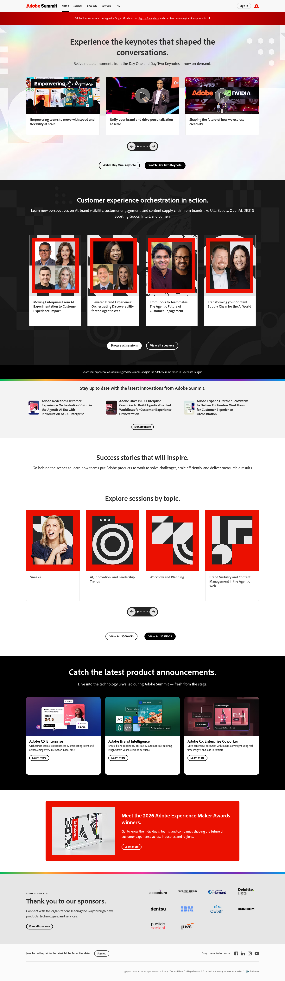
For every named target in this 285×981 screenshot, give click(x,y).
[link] (63, 106)
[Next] (153, 146)
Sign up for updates (148, 18)
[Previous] (132, 146)
